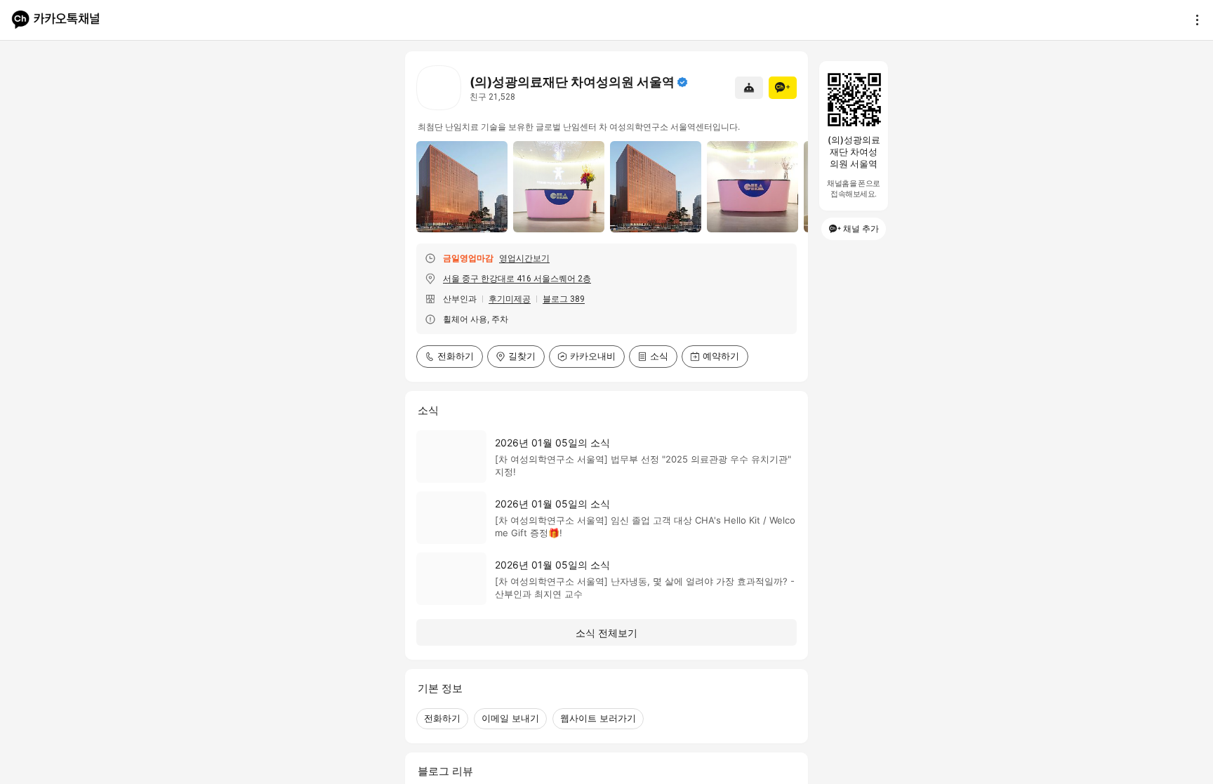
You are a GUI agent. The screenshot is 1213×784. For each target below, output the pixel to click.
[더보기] (1193, 19)
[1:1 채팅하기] (749, 88)
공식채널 (682, 82)
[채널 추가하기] (783, 88)
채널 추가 (861, 228)
